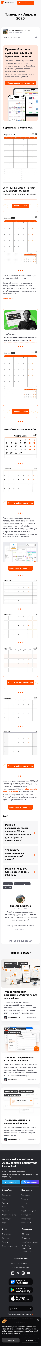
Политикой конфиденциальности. (20, 1332)
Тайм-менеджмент (22, 884)
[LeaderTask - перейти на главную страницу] (7, 2)
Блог (4, 1223)
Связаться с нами (20, 1258)
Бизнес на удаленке (9, 1246)
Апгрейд (5, 1242)
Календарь (7, 884)
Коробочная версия (28, 1211)
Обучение (25, 1234)
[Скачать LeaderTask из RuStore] (21, 1281)
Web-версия (26, 1195)
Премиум (5, 1203)
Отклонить (30, 1340)
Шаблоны (7, 887)
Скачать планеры (20, 206)
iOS (22, 1207)
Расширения (26, 1215)
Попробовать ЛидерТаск (20, 568)
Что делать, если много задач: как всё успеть (17, 1122)
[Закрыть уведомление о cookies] (38, 1320)
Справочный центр (9, 1215)
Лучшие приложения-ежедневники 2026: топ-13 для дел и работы (20, 994)
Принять (11, 1340)
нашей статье (8, 299)
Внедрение (26, 1238)
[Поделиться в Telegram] (14, 941)
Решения (5, 1211)
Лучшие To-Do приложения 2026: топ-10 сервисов (19, 1059)
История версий (27, 1219)
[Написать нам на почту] (26, 941)
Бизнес (4, 1207)
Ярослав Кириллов (20, 906)
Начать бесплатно (26, 3)
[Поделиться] (36, 37)
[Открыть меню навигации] (38, 3)
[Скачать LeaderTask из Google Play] (21, 1290)
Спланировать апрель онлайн (20, 83)
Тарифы (5, 1199)
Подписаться (12, 1182)
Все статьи (19, 929)
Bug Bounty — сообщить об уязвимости (27, 1248)
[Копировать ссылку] (30, 941)
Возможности (7, 1195)
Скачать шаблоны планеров (20, 503)
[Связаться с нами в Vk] (12, 1273)
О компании (6, 1234)
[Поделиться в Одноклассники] (18, 941)
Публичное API (26, 1223)
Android (24, 1203)
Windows (24, 1199)
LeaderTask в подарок (30, 1242)
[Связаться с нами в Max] (23, 1273)
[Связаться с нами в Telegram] (18, 1273)
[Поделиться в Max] (22, 941)
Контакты (5, 1238)
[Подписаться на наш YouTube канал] (28, 1273)
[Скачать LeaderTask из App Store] (21, 1298)
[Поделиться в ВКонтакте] (10, 941)
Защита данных (8, 1219)
